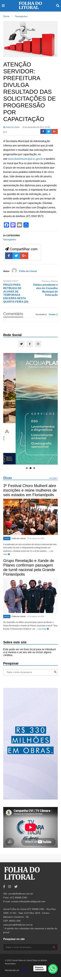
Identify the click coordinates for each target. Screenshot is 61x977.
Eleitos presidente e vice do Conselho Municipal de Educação (45, 289)
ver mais (53, 478)
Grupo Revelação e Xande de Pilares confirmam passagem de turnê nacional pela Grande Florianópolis (29, 567)
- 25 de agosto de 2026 (35, 538)
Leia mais (42, 629)
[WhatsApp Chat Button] (53, 969)
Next (53, 408)
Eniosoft (23, 970)
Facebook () (41, 314)
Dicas (7, 478)
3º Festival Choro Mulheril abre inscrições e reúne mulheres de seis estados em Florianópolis (30, 490)
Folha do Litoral (12, 127)
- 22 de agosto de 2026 (35, 616)
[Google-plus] (55, 131)
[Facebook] (43, 131)
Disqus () (53, 314)
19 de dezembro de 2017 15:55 (36, 127)
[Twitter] (49, 131)
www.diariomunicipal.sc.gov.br (25, 158)
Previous (7, 408)
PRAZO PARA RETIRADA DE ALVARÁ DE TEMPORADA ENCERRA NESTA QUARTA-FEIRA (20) (15, 293)
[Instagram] (38, 344)
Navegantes (9, 239)
